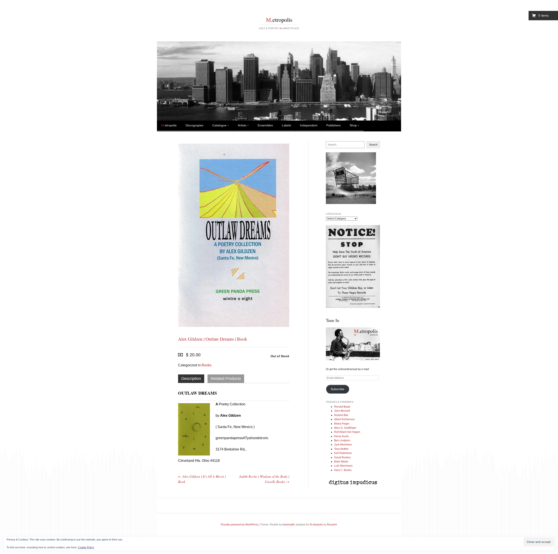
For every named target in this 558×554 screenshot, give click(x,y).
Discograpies (194, 125)
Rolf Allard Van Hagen (347, 431)
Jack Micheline (343, 444)
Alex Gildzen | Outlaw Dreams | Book (212, 339)
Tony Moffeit (341, 448)
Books (206, 365)
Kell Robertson (343, 453)
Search (373, 144)
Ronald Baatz (342, 406)
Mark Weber (341, 461)
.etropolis (279, 19)
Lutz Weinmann (343, 465)
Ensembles (265, 125)
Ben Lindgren (342, 440)
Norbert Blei (341, 415)
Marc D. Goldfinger (345, 427)
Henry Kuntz (341, 436)
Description (191, 378)
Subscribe (337, 389)
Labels (286, 125)
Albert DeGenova (344, 419)
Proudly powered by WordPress (239, 524)
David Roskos (342, 457)
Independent (308, 125)
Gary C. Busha (342, 470)
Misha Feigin (341, 423)
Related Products (226, 378)
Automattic (288, 524)
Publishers (333, 125)
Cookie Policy (86, 547)
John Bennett (342, 410)
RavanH (332, 524)
